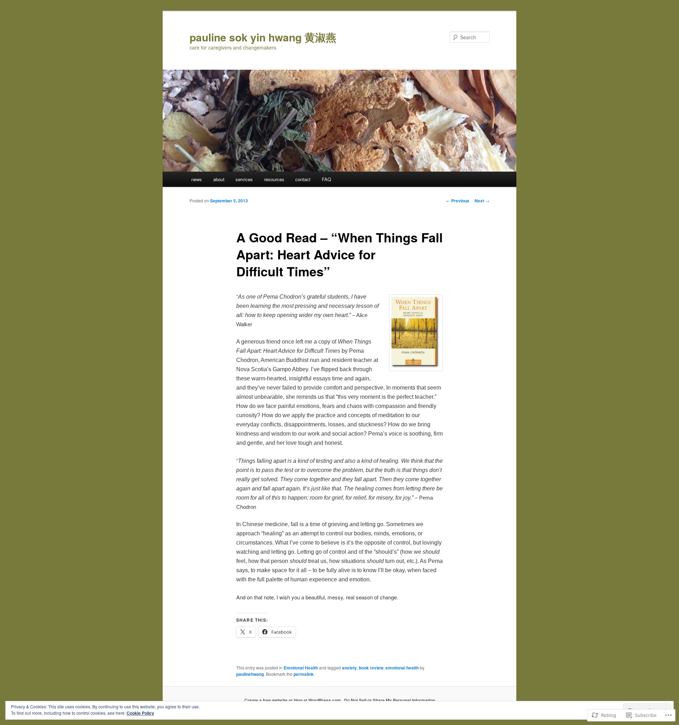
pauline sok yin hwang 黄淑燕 (263, 37)
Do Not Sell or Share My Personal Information (389, 700)
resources (274, 179)
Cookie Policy (140, 713)
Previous (457, 200)
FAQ (326, 179)
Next (482, 200)
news (196, 179)
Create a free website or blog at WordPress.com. (293, 700)
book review (371, 667)
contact (303, 179)
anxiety (349, 667)
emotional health (402, 667)
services (244, 179)
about (219, 179)
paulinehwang (250, 674)
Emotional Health (301, 667)
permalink (304, 674)
